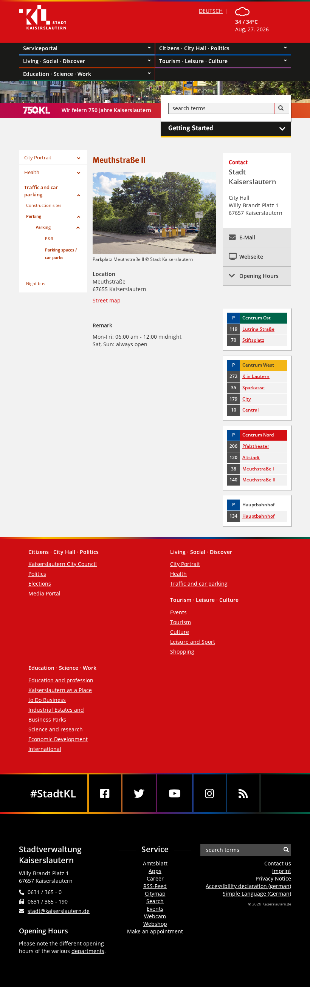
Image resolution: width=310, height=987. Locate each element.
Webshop (155, 923)
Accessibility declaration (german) (248, 886)
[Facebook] (105, 793)
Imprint (281, 870)
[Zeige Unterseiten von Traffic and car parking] (78, 195)
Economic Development (58, 739)
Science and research (55, 729)
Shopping (182, 651)
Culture (179, 631)
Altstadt (251, 457)
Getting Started (190, 128)
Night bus (35, 283)
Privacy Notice (273, 878)
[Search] (281, 108)
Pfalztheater (255, 446)
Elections (39, 583)
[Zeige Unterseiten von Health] (78, 173)
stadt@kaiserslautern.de (59, 911)
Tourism (180, 622)
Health (31, 172)
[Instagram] (210, 793)
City (246, 399)
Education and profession (60, 680)
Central (250, 410)
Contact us (277, 863)
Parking (33, 216)
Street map (107, 300)
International (44, 749)
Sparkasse (253, 387)
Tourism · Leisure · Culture (193, 61)
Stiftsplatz (253, 340)
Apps (155, 870)
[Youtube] (174, 793)
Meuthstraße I (258, 469)
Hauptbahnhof (258, 516)
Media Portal (44, 593)
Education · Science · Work (57, 73)
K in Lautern (256, 376)
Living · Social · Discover (54, 61)
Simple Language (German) (257, 893)
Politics (37, 573)
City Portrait (37, 157)
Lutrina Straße (258, 329)
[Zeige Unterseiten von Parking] (78, 217)
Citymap (155, 893)
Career (155, 878)
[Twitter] (139, 793)
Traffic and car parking (41, 191)
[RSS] (243, 793)
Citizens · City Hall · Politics (194, 48)
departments (87, 951)
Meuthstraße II (259, 480)
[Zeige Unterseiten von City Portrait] (78, 158)
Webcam (155, 916)
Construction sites (43, 205)
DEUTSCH (211, 10)
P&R (49, 238)
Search (155, 901)
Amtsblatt (155, 863)
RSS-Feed (155, 886)
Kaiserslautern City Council (62, 564)
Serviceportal (40, 48)
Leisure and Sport (192, 641)
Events (178, 612)
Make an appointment (155, 931)
